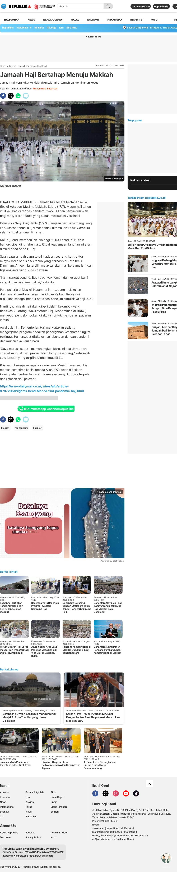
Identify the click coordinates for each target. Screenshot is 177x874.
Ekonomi (93, 19)
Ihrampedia (114, 19)
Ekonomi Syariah (34, 792)
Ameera (4, 792)
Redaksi (29, 832)
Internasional (7, 806)
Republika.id (161, 6)
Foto (154, 19)
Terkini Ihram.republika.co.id (146, 197)
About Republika (9, 832)
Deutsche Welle (141, 6)
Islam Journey (53, 19)
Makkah (5, 427)
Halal (75, 19)
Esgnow (4, 811)
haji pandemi (21, 427)
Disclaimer (5, 837)
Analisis (29, 801)
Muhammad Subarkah (45, 88)
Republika (8, 27)
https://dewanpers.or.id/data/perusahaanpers (27, 855)
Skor (53, 792)
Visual (28, 811)
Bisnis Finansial (59, 806)
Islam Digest (57, 797)
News (31, 19)
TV (1, 816)
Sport (54, 801)
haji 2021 (37, 427)
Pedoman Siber (59, 832)
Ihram (12, 66)
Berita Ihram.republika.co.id (32, 66)
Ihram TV (136, 19)
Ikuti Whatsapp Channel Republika (48, 409)
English (55, 811)
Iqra (27, 797)
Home (3, 66)
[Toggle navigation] (3, 6)
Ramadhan (31, 816)
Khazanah (5, 797)
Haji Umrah (12, 19)
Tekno (28, 806)
